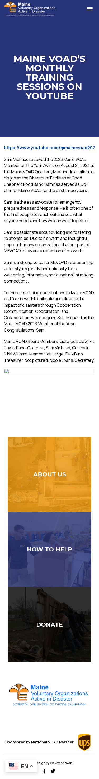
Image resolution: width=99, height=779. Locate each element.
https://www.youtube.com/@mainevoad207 (49, 148)
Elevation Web (61, 763)
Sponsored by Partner (39, 742)
